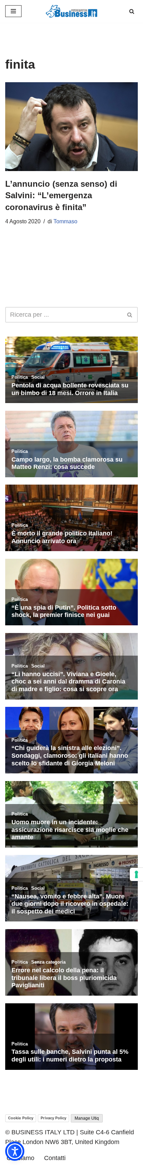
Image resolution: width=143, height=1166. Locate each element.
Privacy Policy (53, 1117)
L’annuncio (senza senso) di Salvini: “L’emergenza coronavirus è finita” (61, 195)
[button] (15, 1151)
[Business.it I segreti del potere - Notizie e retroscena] (71, 11)
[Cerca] (131, 11)
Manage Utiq (87, 1118)
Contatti (55, 1158)
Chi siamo (20, 1158)
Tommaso (65, 221)
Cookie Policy (20, 1117)
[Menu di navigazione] (13, 11)
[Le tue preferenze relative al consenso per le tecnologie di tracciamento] (136, 874)
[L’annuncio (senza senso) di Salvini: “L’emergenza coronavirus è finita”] (71, 126)
